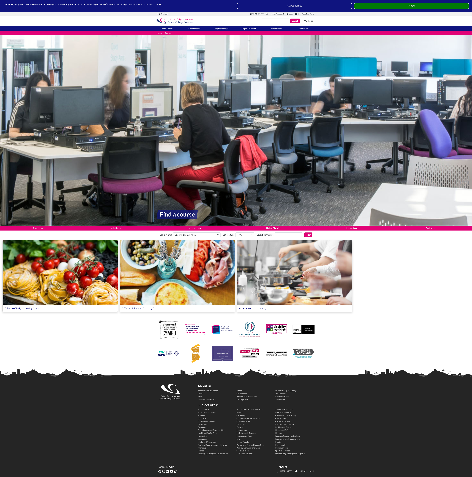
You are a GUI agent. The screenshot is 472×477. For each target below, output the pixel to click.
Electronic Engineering (284, 424)
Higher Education (249, 28)
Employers (303, 28)
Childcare (202, 418)
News (200, 396)
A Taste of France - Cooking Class (140, 308)
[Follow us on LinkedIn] (167, 471)
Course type (229, 235)
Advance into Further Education (249, 409)
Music (278, 442)
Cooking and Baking (206, 421)
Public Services (281, 448)
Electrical (240, 424)
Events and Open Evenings (286, 390)
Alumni (239, 390)
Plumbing (202, 448)
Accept (411, 6)
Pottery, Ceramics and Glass (248, 448)
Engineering (203, 427)
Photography (280, 445)
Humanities (202, 436)
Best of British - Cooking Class (256, 308)
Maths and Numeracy (207, 442)
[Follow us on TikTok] (175, 471)
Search (295, 21)
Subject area (166, 235)
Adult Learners (194, 28)
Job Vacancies (281, 393)
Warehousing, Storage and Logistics (290, 453)
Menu (307, 20)
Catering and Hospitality (285, 415)
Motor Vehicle (242, 442)
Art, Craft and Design (206, 412)
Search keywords (265, 235)
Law (238, 439)
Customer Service (282, 421)
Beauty (239, 412)
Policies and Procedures (246, 396)
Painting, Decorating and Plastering (212, 445)
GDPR (200, 393)
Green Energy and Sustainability (211, 430)
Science (201, 450)
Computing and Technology (248, 418)
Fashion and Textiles (283, 427)
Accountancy (203, 409)
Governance (241, 393)
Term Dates (280, 399)
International (276, 28)
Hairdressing (241, 430)
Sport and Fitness (282, 450)
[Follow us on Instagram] (163, 471)
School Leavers (167, 28)
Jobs (291, 14)
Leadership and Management (287, 439)
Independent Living (244, 436)
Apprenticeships (222, 28)
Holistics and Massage (246, 433)
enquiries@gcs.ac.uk (276, 14)
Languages (202, 439)
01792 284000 (258, 14)
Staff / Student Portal (305, 14)
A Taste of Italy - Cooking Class (22, 308)
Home (159, 33)
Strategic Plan (242, 399)
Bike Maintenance (283, 412)
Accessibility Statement (208, 390)
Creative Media (243, 421)
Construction (280, 418)
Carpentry (240, 415)
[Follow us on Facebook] (159, 471)
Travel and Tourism (244, 453)
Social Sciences (242, 450)
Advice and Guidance (284, 409)
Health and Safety (282, 430)
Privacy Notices (282, 396)
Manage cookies (294, 6)
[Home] (174, 21)
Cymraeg (164, 14)
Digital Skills (203, 424)
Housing (278, 433)
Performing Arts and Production (250, 445)
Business (201, 415)
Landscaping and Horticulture (287, 436)
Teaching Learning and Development (213, 453)
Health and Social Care (207, 433)
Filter (308, 235)
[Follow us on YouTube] (171, 471)
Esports (239, 427)
